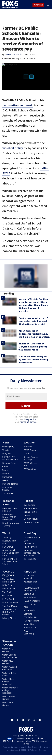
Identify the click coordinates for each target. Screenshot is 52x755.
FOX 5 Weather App (31, 464)
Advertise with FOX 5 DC (30, 583)
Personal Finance (10, 483)
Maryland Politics (32, 508)
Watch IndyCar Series (9, 674)
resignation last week (17, 105)
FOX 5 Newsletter (32, 600)
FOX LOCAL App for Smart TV (31, 589)
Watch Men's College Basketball (8, 682)
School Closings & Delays (31, 458)
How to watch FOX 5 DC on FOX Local (10, 553)
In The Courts (8, 599)
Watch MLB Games (7, 662)
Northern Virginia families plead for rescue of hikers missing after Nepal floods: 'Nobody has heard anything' (33, 305)
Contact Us (29, 593)
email (39, 720)
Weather (29, 442)
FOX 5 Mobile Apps (30, 605)
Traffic (27, 453)
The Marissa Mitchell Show (8, 580)
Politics (28, 501)
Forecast (28, 446)
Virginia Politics (31, 511)
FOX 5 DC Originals (8, 573)
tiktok (34, 720)
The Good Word (9, 606)
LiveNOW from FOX (9, 542)
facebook (17, 720)
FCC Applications (31, 620)
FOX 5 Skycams (31, 450)
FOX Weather (30, 469)
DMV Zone (7, 585)
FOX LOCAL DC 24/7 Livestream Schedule (9, 561)
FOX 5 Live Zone (10, 602)
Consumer (7, 477)
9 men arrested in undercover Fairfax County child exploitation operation (34, 333)
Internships (29, 624)
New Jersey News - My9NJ (10, 524)
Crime (5, 466)
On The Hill (7, 595)
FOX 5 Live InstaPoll (29, 577)
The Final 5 (7, 592)
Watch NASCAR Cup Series (9, 668)
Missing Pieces (9, 618)
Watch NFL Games (7, 650)
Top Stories (7, 493)
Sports (5, 470)
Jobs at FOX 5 (30, 627)
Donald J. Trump (31, 522)
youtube (12, 720)
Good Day (30, 533)
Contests (28, 613)
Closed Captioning (29, 632)
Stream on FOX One (9, 642)
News (32, 54)
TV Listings (7, 537)
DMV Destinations (30, 542)
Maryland (6, 453)
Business (6, 473)
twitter (23, 720)
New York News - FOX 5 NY (10, 509)
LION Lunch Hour (32, 537)
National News (9, 463)
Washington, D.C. (10, 446)
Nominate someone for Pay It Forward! (32, 553)
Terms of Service (27, 422)
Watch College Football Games (9, 656)
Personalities (30, 597)
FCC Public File (30, 617)
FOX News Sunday (7, 488)
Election (27, 515)
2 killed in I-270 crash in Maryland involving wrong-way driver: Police (33, 346)
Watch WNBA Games (8, 697)
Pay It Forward (30, 546)
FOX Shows (7, 546)
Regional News (8, 502)
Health (5, 480)
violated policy (12, 148)
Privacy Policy (29, 419)
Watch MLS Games (7, 703)
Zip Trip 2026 (30, 559)
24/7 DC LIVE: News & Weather (10, 458)
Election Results (31, 518)
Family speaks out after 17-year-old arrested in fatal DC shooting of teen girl (33, 321)
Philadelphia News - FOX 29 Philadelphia (9, 517)
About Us (30, 571)
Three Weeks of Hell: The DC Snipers (9, 612)
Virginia (5, 450)
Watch (6, 533)
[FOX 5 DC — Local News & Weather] (10, 4)
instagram (28, 720)
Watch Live (38, 5)
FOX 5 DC (25, 54)
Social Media (30, 610)
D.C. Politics (29, 505)
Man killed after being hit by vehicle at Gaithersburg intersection (33, 359)
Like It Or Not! (8, 588)
